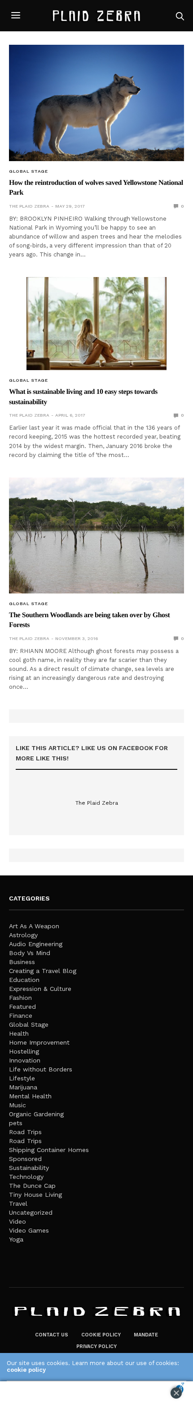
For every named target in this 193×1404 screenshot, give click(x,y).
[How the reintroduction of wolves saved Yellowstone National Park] (96, 103)
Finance (20, 1015)
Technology (26, 1177)
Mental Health (30, 1096)
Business (22, 962)
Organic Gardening (36, 1114)
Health (19, 1033)
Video (17, 1221)
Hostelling (24, 1051)
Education (24, 980)
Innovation (24, 1060)
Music (17, 1105)
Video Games (29, 1230)
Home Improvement (39, 1042)
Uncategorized (31, 1212)
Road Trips (25, 1132)
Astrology (23, 935)
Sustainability (29, 1168)
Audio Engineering (35, 944)
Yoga (16, 1239)
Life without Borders (40, 1069)
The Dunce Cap (32, 1185)
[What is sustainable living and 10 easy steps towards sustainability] (96, 323)
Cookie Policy (101, 1335)
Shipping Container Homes (49, 1150)
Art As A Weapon (34, 926)
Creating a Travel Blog (42, 971)
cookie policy (26, 1369)
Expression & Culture (40, 989)
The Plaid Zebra (29, 206)
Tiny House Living (35, 1194)
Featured (22, 1006)
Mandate (146, 1335)
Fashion (20, 997)
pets (15, 1123)
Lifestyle (22, 1078)
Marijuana (23, 1087)
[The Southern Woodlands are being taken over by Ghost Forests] (96, 535)
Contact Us (51, 1335)
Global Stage (28, 171)
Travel (18, 1203)
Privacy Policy (96, 1346)
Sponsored (25, 1159)
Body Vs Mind (29, 953)
